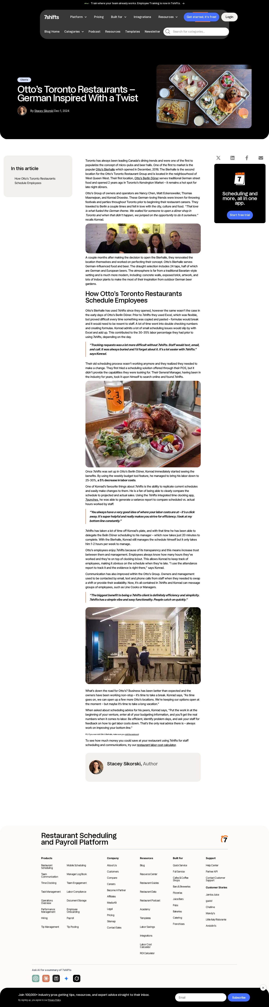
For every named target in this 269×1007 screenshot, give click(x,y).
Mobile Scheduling (76, 865)
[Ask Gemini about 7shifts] (66, 978)
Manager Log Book (77, 874)
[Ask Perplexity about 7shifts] (56, 978)
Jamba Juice (212, 894)
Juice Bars (178, 898)
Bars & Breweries (181, 886)
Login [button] (229, 17)
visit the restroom (132, 734)
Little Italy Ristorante (216, 919)
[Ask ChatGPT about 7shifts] (35, 978)
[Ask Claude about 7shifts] (46, 978)
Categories (72, 31)
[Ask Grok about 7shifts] (76, 978)
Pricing (110, 915)
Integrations (146, 935)
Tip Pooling (73, 926)
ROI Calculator (147, 953)
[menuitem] (52, 32)
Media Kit (112, 902)
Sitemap (111, 921)
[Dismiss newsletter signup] (263, 988)
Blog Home (51, 31)
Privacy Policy (54, 1000)
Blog (142, 865)
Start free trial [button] (240, 215)
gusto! (209, 900)
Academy (145, 909)
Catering (177, 917)
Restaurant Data (148, 891)
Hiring (44, 917)
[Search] (167, 31)
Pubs (175, 905)
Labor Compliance (76, 891)
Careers (111, 883)
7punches (91, 499)
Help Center (212, 865)
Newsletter (152, 31)
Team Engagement (77, 882)
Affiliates (111, 896)
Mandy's (210, 913)
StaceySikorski (43, 111)
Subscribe (239, 997)
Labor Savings (147, 926)
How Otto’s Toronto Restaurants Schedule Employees (35, 181)
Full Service (179, 871)
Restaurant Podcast (150, 900)
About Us (112, 865)
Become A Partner (116, 890)
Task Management (51, 891)
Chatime (210, 907)
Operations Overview (47, 901)
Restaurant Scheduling (47, 866)
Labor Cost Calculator (146, 945)
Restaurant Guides (149, 882)
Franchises (179, 923)
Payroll (70, 917)
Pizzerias (177, 892)
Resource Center (148, 874)
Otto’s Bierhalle (105, 169)
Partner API (211, 871)
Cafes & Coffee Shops (180, 879)
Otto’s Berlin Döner (146, 178)
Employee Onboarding (73, 910)
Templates (132, 31)
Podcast (94, 31)
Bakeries (177, 911)
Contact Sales (114, 927)
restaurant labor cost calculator (156, 745)
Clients (24, 80)
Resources (112, 31)
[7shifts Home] (51, 17)
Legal (110, 908)
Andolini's (211, 925)
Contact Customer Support (215, 879)
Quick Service (180, 865)
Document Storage (76, 900)
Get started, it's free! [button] (201, 17)
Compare (112, 877)
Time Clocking (48, 882)
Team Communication (49, 875)
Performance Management (48, 910)
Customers (113, 871)
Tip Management (50, 926)
